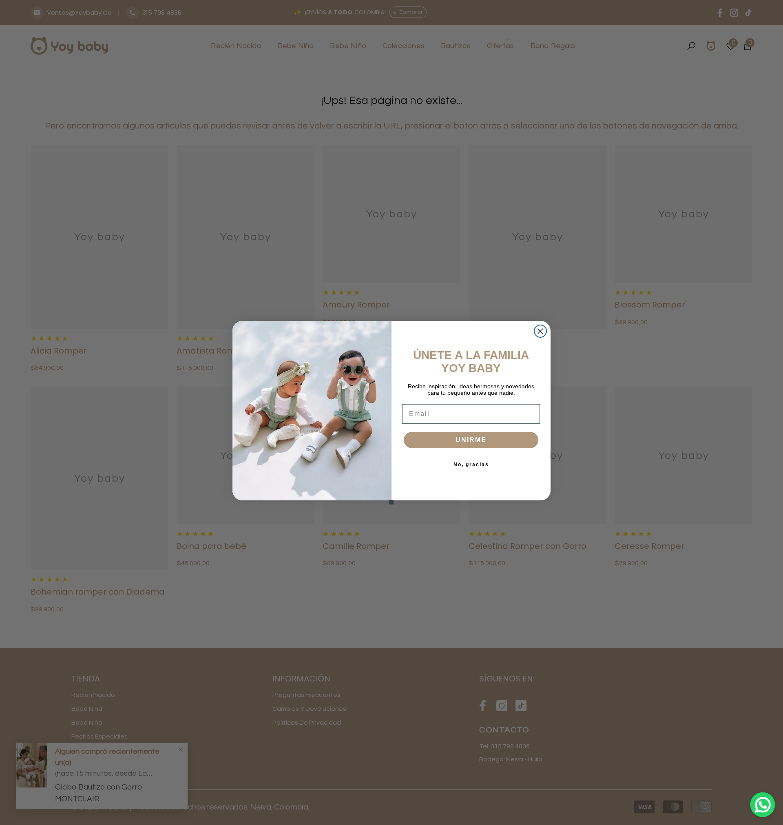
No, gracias (471, 464)
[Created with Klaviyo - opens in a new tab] (391, 502)
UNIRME (471, 439)
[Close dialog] (540, 331)
